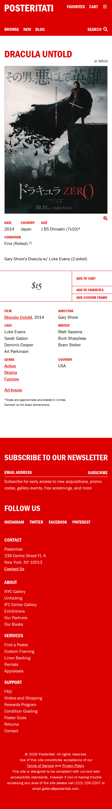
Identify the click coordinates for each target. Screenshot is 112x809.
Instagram (14, 522)
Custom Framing (19, 651)
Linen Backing (17, 657)
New (27, 29)
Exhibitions (14, 611)
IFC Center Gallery (20, 604)
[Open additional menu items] (105, 6)
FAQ (8, 691)
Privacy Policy (73, 765)
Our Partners (15, 617)
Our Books (13, 624)
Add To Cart (85, 278)
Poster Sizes (15, 717)
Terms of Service (40, 765)
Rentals (11, 664)
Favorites (76, 6)
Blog (40, 29)
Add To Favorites (90, 289)
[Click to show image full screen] (56, 140)
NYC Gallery (15, 591)
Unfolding (13, 598)
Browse (11, 29)
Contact (11, 730)
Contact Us (14, 568)
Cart (93, 6)
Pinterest (81, 522)
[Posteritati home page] (28, 8)
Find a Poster (16, 644)
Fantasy (11, 379)
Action (10, 365)
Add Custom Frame (92, 297)
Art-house (13, 389)
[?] (30, 243)
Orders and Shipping (23, 698)
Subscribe (98, 472)
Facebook (58, 522)
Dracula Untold (18, 317)
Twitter (36, 522)
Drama (10, 372)
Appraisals (13, 671)
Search (95, 29)
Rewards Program (20, 704)
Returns (11, 724)
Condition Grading (21, 711)
